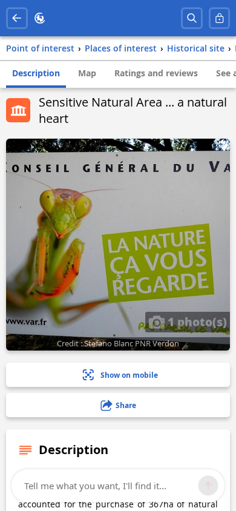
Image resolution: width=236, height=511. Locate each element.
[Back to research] (17, 18)
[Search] (192, 18)
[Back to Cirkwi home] (40, 18)
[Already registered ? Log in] (220, 18)
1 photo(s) (196, 321)
